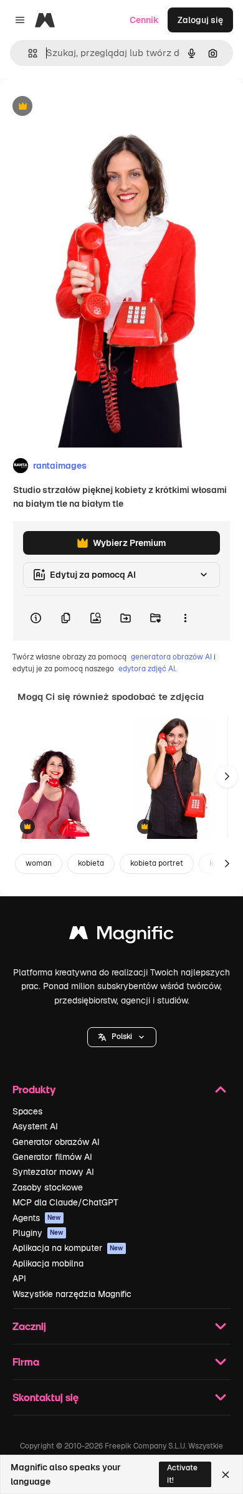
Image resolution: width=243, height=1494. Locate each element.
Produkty (33, 1089)
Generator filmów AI (52, 1156)
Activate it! (182, 1474)
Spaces (27, 1111)
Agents (36, 1217)
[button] (121, 1037)
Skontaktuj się (45, 1397)
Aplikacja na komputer (67, 1247)
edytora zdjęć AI (146, 669)
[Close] (225, 1474)
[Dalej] (227, 776)
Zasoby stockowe (47, 1187)
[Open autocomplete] (28, 53)
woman (39, 863)
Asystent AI (35, 1126)
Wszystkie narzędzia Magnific (71, 1294)
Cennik (144, 20)
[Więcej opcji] (185, 618)
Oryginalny (86, 107)
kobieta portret (156, 863)
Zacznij (29, 1326)
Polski (122, 1036)
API (19, 1278)
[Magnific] (121, 936)
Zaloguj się (200, 20)
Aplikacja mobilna (47, 1263)
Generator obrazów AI (56, 1141)
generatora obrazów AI (171, 657)
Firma (25, 1361)
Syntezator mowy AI (53, 1171)
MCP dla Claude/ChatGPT (65, 1202)
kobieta (91, 863)
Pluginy (38, 1232)
